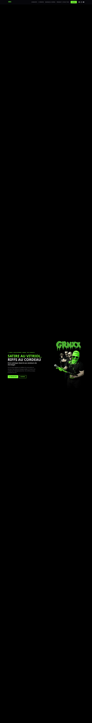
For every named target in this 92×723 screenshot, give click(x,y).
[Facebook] (79, 2)
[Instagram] (81, 2)
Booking (74, 2)
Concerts (34, 2)
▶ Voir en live (13, 376)
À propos (41, 2)
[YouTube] (83, 2)
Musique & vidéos (50, 2)
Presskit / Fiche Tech (63, 2)
